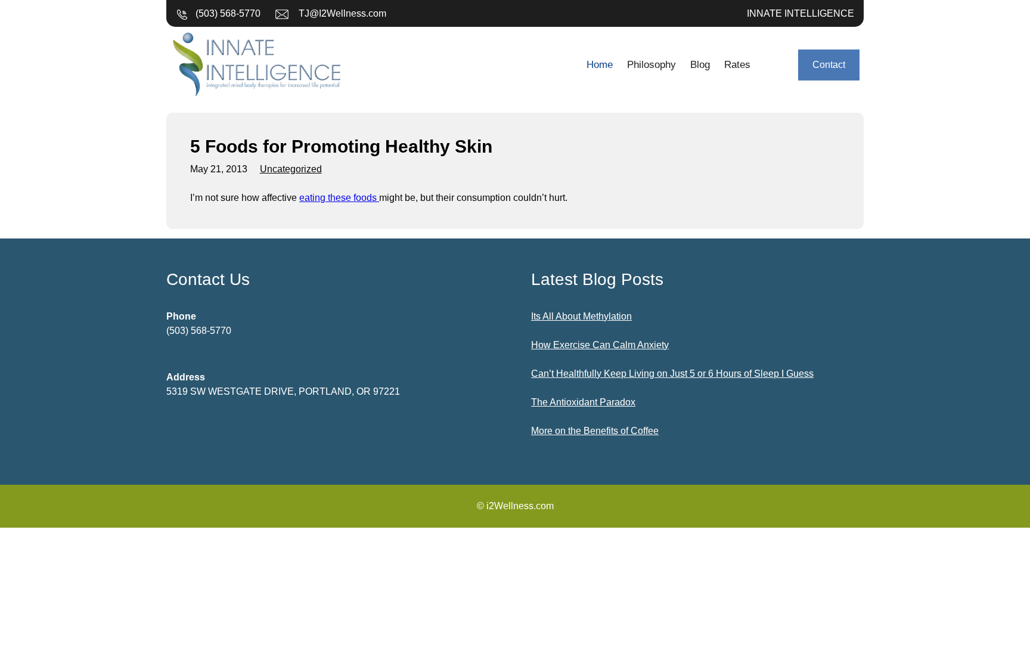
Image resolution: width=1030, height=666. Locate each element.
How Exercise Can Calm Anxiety (600, 345)
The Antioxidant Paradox (583, 402)
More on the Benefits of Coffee (595, 431)
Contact (828, 65)
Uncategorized (291, 169)
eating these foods (339, 198)
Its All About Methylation (581, 316)
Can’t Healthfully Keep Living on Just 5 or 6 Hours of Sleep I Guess (672, 373)
